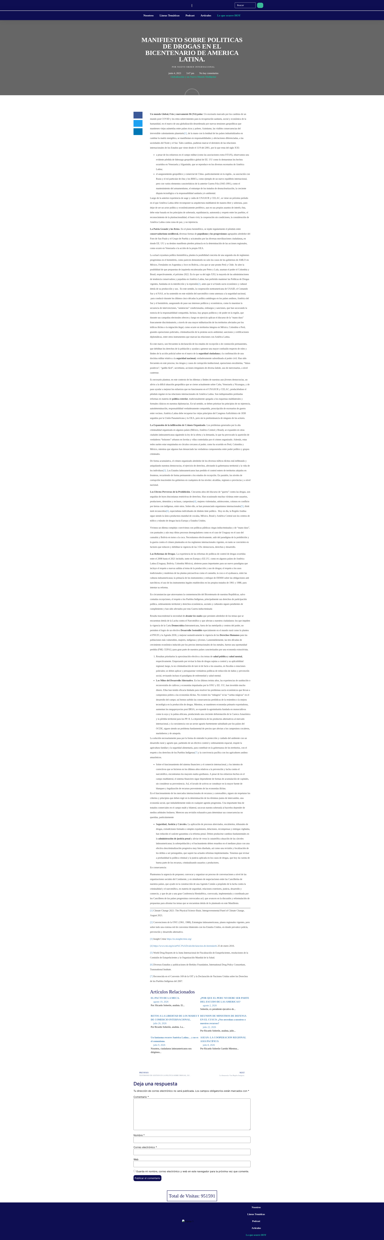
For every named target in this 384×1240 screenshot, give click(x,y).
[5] (242, 506)
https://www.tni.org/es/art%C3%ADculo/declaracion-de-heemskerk (185, 946)
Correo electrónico (145, 1147)
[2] (199, 284)
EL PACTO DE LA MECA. (165, 998)
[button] (138, 115)
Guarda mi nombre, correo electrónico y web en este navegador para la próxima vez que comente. (192, 1171)
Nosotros (148, 15)
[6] (167, 511)
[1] (185, 133)
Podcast (190, 15)
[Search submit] (260, 5)
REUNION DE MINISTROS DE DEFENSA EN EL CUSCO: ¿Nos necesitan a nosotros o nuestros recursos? (223, 1020)
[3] (164, 470)
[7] (196, 752)
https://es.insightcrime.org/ (179, 939)
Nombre (139, 1135)
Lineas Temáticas (170, 15)
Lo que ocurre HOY (229, 15)
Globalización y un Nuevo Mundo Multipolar (193, 77)
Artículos (206, 15)
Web (136, 1159)
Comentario (141, 1097)
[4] (195, 501)
